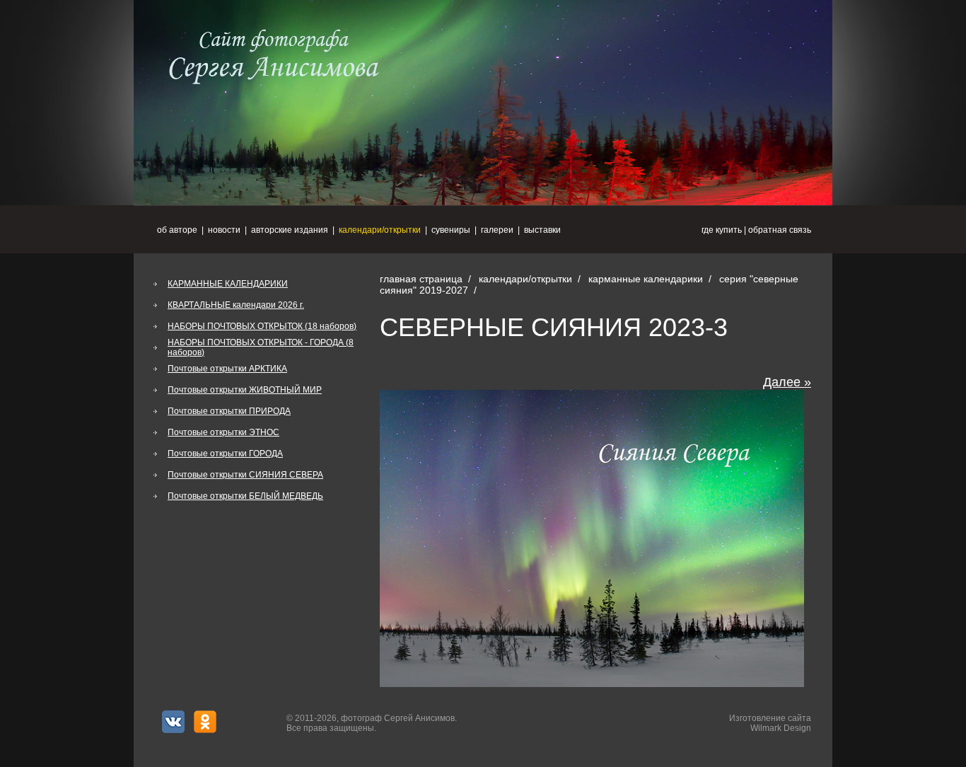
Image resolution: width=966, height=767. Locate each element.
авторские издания (289, 230)
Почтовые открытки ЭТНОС (223, 432)
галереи (497, 230)
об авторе (177, 230)
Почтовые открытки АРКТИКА (227, 369)
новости (224, 230)
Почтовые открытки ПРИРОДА (229, 411)
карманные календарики (645, 278)
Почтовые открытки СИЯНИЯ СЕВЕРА (245, 475)
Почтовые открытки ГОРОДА (225, 454)
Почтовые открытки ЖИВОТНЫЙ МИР (245, 390)
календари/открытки (380, 230)
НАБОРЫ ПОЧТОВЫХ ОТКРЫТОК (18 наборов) (262, 326)
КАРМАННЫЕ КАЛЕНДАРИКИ (228, 284)
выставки (542, 230)
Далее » (787, 382)
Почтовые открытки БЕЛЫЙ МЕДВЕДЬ (245, 496)
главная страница (421, 278)
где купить (722, 230)
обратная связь (779, 230)
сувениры (450, 230)
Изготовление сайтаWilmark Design (770, 723)
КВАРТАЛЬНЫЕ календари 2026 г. (236, 305)
